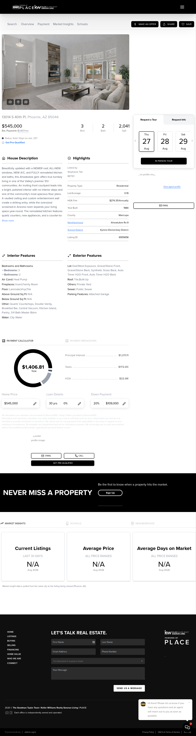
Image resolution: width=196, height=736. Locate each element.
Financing (13, 649)
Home (10, 632)
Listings (11, 636)
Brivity (18, 732)
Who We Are (14, 658)
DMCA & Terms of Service (169, 732)
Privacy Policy (148, 732)
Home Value (14, 654)
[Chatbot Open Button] (187, 727)
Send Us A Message (129, 688)
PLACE (83, 707)
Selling (11, 645)
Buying (11, 641)
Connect (12, 663)
